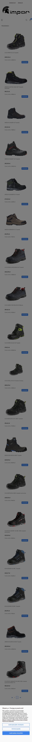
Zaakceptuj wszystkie (16, 733)
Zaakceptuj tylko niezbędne (16, 724)
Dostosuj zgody (16, 728)
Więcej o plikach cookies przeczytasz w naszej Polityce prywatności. (14, 720)
